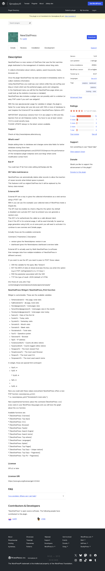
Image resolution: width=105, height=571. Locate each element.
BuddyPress (86, 546)
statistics (93, 87)
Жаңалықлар (12, 540)
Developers (48, 543)
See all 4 (94, 78)
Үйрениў (48, 537)
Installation (35, 48)
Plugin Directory (13, 10)
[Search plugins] (30, 23)
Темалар (29, 540)
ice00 (25, 39)
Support (94, 48)
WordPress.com (87, 537)
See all (94, 134)
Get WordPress (95, 3)
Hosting (10, 543)
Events (65, 540)
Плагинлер (30, 543)
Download (91, 37)
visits (94, 91)
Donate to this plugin (78, 172)
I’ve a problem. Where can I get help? (22, 496)
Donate (66, 543)
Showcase (29, 537)
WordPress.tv (50, 546)
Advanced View (76, 97)
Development (50, 48)
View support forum (77, 152)
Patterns (29, 546)
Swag (65, 546)
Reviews (23, 48)
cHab (43, 519)
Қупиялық (11, 546)
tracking (88, 91)
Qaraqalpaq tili (32, 558)
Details (12, 48)
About (10, 537)
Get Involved (67, 537)
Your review (74, 134)
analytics (85, 83)
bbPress (84, 543)
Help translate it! (70, 16)
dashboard (92, 83)
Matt (83, 540)
